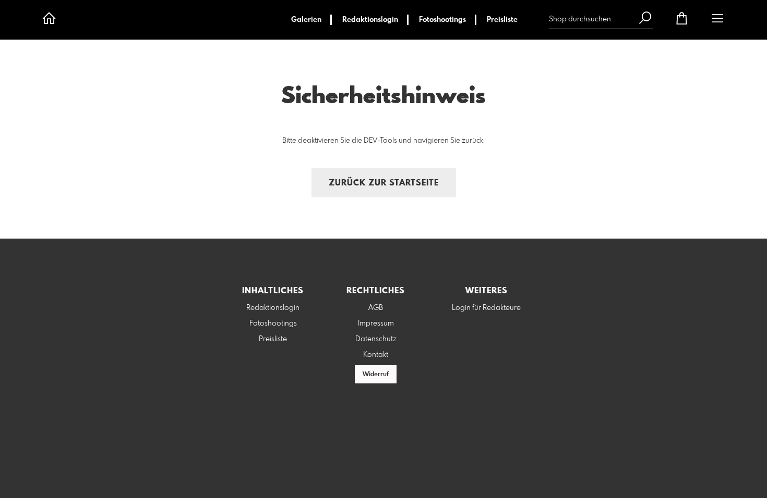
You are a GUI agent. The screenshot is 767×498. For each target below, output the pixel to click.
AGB (375, 308)
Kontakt (375, 354)
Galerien (306, 19)
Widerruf (376, 374)
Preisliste (502, 19)
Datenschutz (376, 339)
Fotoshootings (442, 19)
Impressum (376, 323)
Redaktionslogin (370, 19)
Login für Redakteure (486, 308)
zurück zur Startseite (384, 183)
